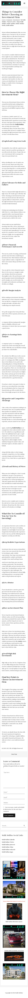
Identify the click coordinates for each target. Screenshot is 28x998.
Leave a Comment (7, 20)
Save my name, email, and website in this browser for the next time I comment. (13, 809)
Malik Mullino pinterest (8, 844)
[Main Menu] (24, 3)
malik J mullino (11, 23)
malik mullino (10, 25)
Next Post (14, 754)
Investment (16, 20)
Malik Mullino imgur (7, 852)
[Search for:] (14, 825)
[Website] (14, 803)
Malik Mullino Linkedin (8, 839)
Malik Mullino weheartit (8, 849)
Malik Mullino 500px (7, 847)
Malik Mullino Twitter (8, 842)
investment (14, 32)
